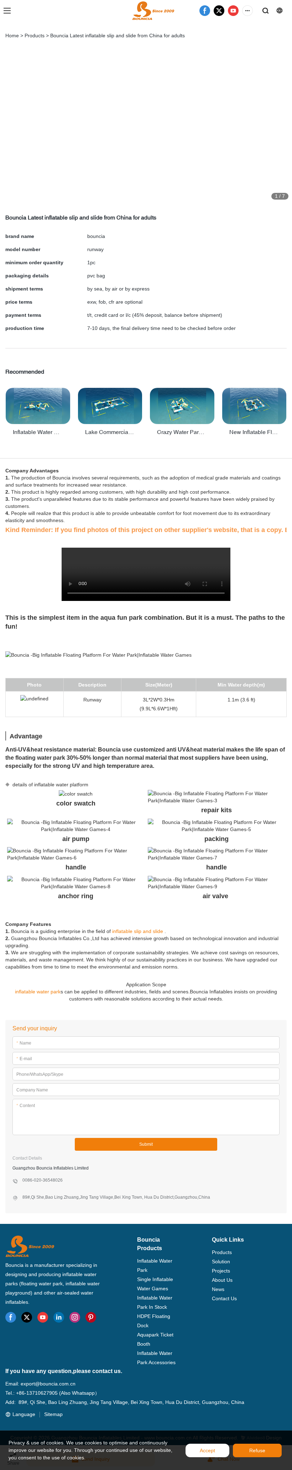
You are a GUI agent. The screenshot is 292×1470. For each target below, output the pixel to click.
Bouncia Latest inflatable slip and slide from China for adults (117, 35)
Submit (146, 1144)
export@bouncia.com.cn (48, 1384)
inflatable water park (38, 991)
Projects (221, 1271)
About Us (222, 1280)
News (218, 1289)
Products (35, 35)
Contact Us (224, 1298)
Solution (221, 1261)
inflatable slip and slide (137, 931)
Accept (207, 1450)
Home (12, 35)
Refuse (257, 1450)
